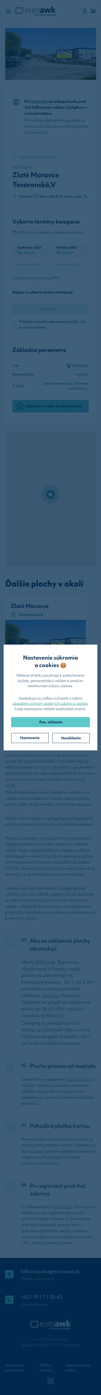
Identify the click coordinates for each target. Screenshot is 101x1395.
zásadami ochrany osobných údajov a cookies (50, 703)
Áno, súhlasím (50, 722)
